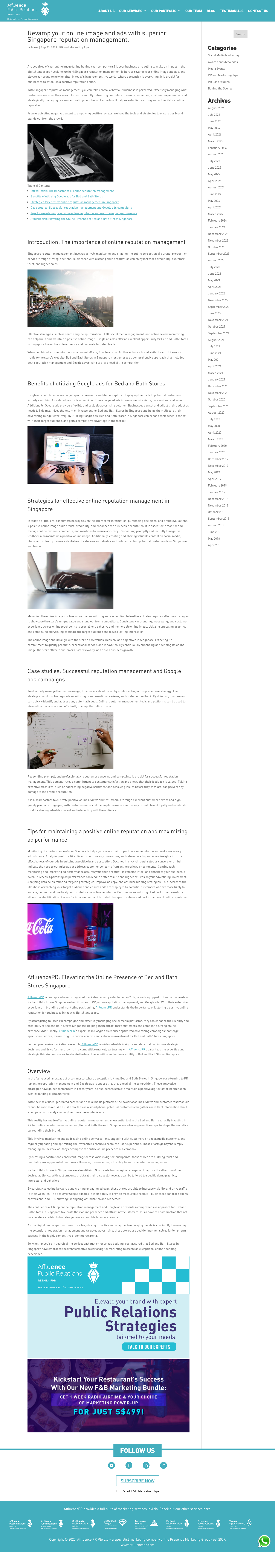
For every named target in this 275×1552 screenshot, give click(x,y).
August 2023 (216, 260)
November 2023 (218, 240)
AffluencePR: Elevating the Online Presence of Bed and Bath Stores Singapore (82, 218)
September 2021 (218, 333)
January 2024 (216, 227)
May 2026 (214, 127)
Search (240, 34)
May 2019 (214, 472)
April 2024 (214, 207)
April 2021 (214, 366)
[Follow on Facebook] (128, 1465)
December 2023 (218, 234)
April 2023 (214, 286)
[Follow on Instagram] (163, 1465)
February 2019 (217, 485)
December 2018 (218, 498)
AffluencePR (36, 997)
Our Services (130, 11)
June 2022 (214, 313)
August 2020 (216, 412)
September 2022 (218, 306)
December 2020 (218, 386)
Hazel (34, 47)
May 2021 (214, 359)
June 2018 (214, 532)
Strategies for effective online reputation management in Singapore (75, 202)
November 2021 (218, 320)
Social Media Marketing (223, 55)
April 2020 (214, 432)
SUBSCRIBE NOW (137, 1480)
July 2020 (214, 419)
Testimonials (231, 11)
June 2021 (214, 353)
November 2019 (218, 465)
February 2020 (217, 445)
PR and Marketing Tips (74, 47)
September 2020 (218, 406)
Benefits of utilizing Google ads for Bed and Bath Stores (67, 196)
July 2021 (214, 346)
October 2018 (216, 512)
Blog (211, 11)
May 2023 (214, 280)
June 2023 (214, 273)
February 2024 (217, 220)
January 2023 (216, 293)
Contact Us (258, 11)
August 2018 (216, 525)
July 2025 (214, 161)
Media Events (216, 68)
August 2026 (216, 108)
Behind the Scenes (220, 88)
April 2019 (214, 478)
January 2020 (216, 452)
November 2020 (218, 392)
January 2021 (216, 379)
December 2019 (218, 459)
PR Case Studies (219, 81)
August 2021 (216, 340)
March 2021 (215, 373)
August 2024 (216, 187)
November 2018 (218, 505)
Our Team (193, 11)
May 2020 (214, 426)
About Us (106, 11)
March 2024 (215, 214)
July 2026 (214, 114)
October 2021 (216, 326)
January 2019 (216, 492)
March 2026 (215, 141)
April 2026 (214, 134)
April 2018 (214, 545)
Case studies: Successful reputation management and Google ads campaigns (81, 207)
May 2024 (214, 200)
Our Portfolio (163, 11)
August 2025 (216, 154)
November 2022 (218, 300)
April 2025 (214, 181)
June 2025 (214, 167)
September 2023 (218, 253)
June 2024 (214, 194)
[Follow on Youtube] (111, 1465)
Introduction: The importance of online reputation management (72, 190)
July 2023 (214, 267)
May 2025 (214, 174)
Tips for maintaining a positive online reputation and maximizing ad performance (84, 213)
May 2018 (214, 538)
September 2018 (218, 518)
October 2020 (216, 399)
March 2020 (215, 439)
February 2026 (217, 147)
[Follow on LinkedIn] (146, 1465)
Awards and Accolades (223, 62)
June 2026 (214, 121)
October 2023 (216, 247)
